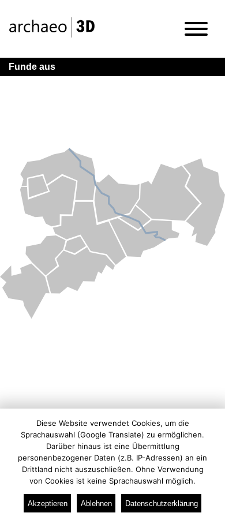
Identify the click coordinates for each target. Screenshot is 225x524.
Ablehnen (96, 503)
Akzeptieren (48, 503)
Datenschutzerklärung (161, 503)
